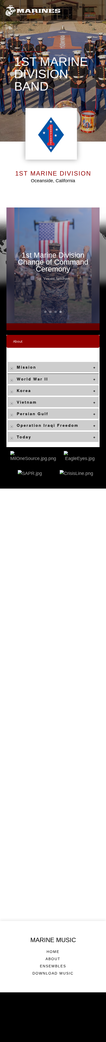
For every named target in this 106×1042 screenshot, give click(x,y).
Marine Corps (53, 1033)
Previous (15, 265)
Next (90, 265)
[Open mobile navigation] (97, 10)
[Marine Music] (32, 10)
